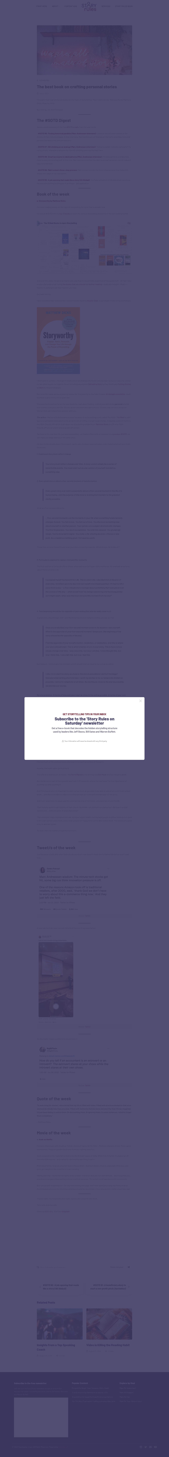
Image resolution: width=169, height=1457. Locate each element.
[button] (140, 701)
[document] (84, 728)
